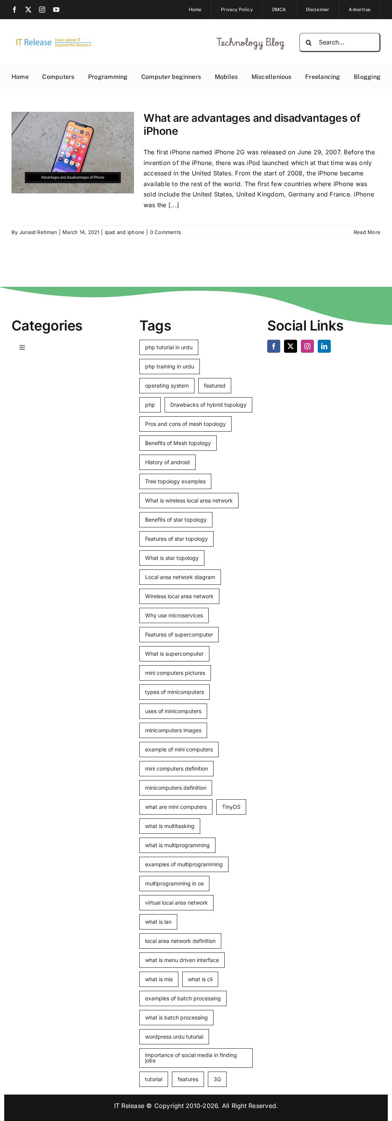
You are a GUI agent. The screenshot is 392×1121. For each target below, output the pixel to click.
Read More (367, 232)
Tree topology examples (175, 481)
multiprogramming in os (174, 883)
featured (214, 385)
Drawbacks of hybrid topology (208, 404)
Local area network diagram (180, 577)
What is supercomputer (174, 653)
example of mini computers (179, 749)
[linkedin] (324, 346)
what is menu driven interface (182, 960)
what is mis (159, 979)
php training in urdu (169, 366)
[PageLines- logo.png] (52, 39)
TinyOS (231, 807)
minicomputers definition (175, 787)
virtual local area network (176, 902)
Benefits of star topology (176, 519)
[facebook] (14, 10)
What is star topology (172, 558)
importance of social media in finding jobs (191, 1058)
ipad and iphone (125, 232)
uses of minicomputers (173, 711)
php (150, 404)
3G (217, 1079)
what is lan (158, 921)
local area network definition (180, 941)
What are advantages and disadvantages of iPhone (252, 124)
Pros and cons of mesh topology (185, 424)
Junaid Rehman (38, 232)
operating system (167, 385)
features (188, 1079)
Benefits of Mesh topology (178, 443)
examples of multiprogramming (184, 864)
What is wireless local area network (189, 500)
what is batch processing (176, 1017)
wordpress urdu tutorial (174, 1036)
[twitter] (28, 10)
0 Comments (165, 232)
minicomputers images (173, 730)
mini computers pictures (175, 672)
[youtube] (56, 10)
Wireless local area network (179, 596)
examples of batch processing (183, 998)
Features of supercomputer (179, 634)
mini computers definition (176, 768)
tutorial (153, 1079)
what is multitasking (169, 826)
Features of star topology (176, 538)
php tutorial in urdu (169, 347)
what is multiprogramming (177, 845)
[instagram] (42, 10)
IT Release (129, 1106)
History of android (167, 462)
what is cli (200, 979)
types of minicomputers (174, 692)
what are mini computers (176, 807)
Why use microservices (174, 615)
